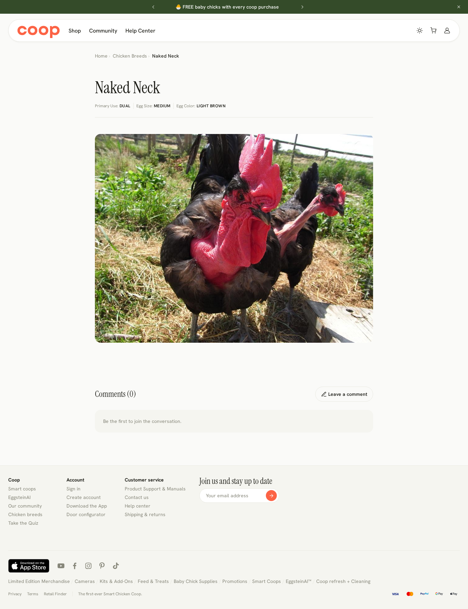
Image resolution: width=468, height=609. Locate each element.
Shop (75, 30)
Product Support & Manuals (155, 489)
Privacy (15, 594)
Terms (32, 594)
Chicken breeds (25, 514)
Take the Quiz (23, 523)
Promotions (234, 581)
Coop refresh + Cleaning (343, 581)
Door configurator (86, 514)
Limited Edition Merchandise (39, 581)
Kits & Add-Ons (116, 581)
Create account (83, 497)
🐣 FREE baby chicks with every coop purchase (227, 7)
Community (103, 30)
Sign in (73, 489)
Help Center (140, 30)
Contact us (137, 497)
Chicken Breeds (130, 56)
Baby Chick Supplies (196, 581)
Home (101, 56)
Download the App (86, 506)
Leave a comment (344, 394)
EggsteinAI (19, 497)
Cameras (85, 581)
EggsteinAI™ (298, 581)
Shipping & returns (145, 514)
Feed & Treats (153, 581)
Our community (25, 506)
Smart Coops (266, 581)
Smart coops (22, 489)
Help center (137, 506)
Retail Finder (55, 594)
